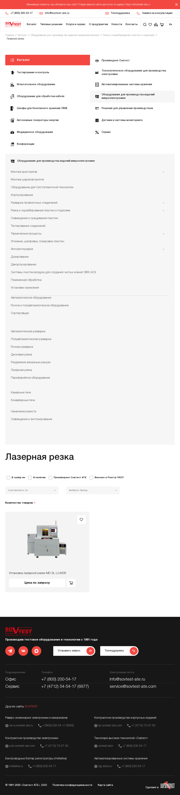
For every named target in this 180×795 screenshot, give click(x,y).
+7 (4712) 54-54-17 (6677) (65, 687)
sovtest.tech (105, 746)
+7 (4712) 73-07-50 (143, 725)
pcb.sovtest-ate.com (22, 746)
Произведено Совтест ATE (70, 478)
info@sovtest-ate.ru (57, 13)
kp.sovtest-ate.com (110, 725)
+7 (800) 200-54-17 (22, 13)
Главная (9, 35)
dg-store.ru (105, 766)
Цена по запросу (37, 583)
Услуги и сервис (75, 24)
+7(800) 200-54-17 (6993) (58, 725)
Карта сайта (105, 785)
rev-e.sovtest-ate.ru (21, 725)
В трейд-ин (18, 478)
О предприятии (98, 24)
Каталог (32, 24)
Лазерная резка (15, 39)
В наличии (39, 478)
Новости (116, 24)
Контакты (131, 24)
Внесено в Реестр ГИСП (109, 478)
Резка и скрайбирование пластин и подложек (128, 35)
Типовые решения (51, 24)
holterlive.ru (16, 766)
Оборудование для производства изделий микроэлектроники (64, 35)
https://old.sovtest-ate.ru (137, 5)
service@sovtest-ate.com (133, 687)
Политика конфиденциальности (72, 785)
